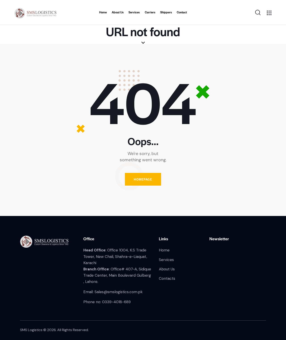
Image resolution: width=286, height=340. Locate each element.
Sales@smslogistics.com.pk (119, 291)
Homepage (143, 179)
